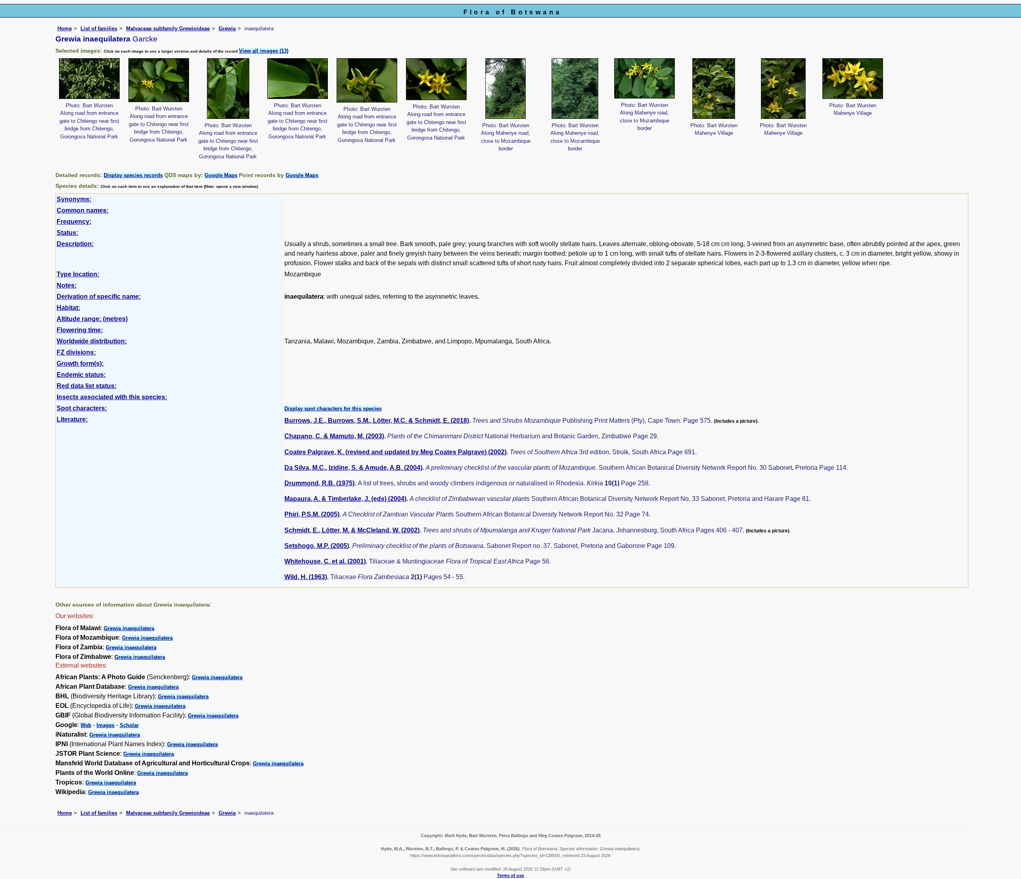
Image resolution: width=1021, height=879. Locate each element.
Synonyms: (74, 199)
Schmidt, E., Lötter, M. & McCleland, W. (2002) (352, 530)
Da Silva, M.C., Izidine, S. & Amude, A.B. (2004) (353, 467)
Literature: (72, 419)
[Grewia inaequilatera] (89, 78)
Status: (67, 232)
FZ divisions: (76, 352)
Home (64, 29)
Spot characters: (82, 408)
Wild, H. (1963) (305, 577)
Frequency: (74, 221)
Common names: (82, 210)
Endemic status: (81, 374)
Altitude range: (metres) (92, 318)
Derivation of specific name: (99, 296)
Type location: (78, 274)
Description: (75, 243)
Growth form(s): (80, 363)
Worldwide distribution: (92, 341)
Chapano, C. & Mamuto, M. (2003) (334, 436)
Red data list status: (86, 385)
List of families (99, 29)
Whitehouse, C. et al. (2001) (325, 561)
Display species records (133, 175)
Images (105, 725)
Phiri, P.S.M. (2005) (311, 514)
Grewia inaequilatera (129, 628)
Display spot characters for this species (333, 409)
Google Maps (221, 175)
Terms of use (510, 875)
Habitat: (68, 307)
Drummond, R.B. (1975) (319, 483)
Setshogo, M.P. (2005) (316, 545)
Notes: (67, 285)
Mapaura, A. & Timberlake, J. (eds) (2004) (345, 498)
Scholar (129, 725)
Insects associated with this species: (112, 397)
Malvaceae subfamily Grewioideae (168, 29)
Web (86, 725)
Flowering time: (80, 330)
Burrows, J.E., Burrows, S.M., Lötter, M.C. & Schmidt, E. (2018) (376, 420)
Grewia (227, 29)
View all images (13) (263, 51)
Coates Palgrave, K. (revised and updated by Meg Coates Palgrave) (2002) (395, 452)
